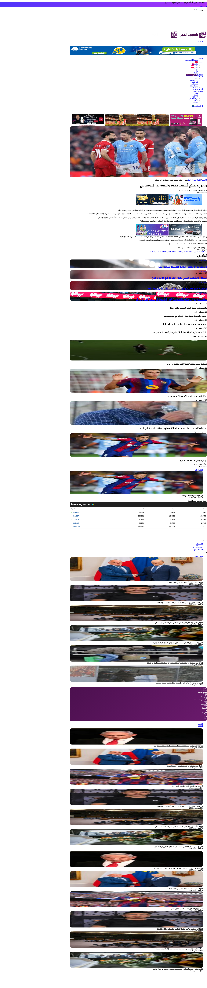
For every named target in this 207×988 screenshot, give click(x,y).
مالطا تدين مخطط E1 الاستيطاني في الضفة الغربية (185, 582)
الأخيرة (200, 726)
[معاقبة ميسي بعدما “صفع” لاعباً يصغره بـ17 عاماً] (138, 360)
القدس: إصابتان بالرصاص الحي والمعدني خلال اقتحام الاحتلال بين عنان (179, 683)
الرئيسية (200, 58)
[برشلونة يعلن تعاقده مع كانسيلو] (138, 456)
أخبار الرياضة (194, 80)
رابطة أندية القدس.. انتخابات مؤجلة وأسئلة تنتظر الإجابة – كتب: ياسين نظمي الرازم (173, 428)
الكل (196, 78)
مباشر (199, 62)
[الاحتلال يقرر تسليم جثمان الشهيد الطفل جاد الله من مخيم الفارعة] (136, 600)
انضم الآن (203, 6)
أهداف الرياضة (198, 89)
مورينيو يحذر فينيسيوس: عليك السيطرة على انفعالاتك (177, 288)
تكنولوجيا (195, 97)
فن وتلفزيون (193, 98)
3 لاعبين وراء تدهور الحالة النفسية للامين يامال (182, 266)
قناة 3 (196, 69)
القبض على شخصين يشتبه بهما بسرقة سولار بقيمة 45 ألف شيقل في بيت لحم (175, 663)
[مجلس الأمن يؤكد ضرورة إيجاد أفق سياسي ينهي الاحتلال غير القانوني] (136, 621)
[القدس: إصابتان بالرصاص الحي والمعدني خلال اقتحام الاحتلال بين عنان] (136, 681)
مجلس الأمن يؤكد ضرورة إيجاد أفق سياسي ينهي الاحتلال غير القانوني (179, 622)
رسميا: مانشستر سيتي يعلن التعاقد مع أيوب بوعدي (179, 277)
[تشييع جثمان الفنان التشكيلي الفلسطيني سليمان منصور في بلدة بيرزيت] (136, 641)
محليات (195, 87)
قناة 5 (196, 73)
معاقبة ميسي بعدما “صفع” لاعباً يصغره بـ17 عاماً (187, 364)
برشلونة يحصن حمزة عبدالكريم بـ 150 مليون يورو (187, 396)
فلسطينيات (194, 86)
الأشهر (200, 724)
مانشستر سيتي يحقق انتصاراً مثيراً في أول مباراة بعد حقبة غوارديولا (171, 299)
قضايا (196, 100)
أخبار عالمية (194, 84)
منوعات (195, 102)
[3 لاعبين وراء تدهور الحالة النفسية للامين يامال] (136, 784)
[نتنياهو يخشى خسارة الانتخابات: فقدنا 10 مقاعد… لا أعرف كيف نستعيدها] (136, 744)
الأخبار (201, 76)
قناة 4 (196, 71)
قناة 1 (195, 64)
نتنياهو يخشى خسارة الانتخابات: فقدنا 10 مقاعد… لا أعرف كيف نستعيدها (178, 746)
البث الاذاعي (197, 106)
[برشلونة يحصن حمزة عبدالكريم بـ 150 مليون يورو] (138, 392)
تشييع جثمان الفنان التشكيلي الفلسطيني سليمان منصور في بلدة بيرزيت (178, 643)
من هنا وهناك (198, 91)
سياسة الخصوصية (191, 60)
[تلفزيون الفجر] (178, 38)
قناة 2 (194, 67)
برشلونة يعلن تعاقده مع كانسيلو (193, 460)
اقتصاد (196, 95)
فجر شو (194, 75)
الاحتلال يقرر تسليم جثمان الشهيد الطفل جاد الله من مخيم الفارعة (180, 602)
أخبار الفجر (195, 82)
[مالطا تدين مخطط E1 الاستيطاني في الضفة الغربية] (136, 764)
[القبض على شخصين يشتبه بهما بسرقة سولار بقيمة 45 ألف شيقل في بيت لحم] (136, 661)
